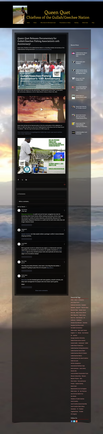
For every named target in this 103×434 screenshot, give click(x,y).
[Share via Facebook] (18, 179)
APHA (72, 410)
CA (84, 427)
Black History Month (81, 422)
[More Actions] (64, 210)
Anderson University (76, 415)
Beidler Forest (82, 420)
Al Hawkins (81, 410)
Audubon (84, 415)
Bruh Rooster (79, 427)
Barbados (73, 417)
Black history (82, 425)
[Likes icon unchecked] (22, 225)
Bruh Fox (73, 427)
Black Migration (74, 425)
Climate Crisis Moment (76, 432)
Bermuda (73, 422)
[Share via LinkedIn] (26, 179)
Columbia (85, 432)
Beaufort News (74, 420)
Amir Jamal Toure (75, 412)
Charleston (79, 430)
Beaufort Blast (84, 417)
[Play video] (41, 109)
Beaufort (78, 417)
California (73, 430)
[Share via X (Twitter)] (22, 179)
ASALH (76, 410)
